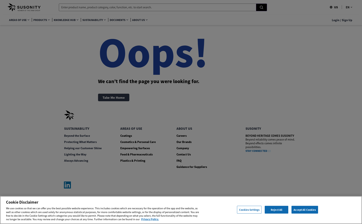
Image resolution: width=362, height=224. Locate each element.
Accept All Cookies (305, 210)
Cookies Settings (249, 210)
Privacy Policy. (150, 219)
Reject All (276, 210)
